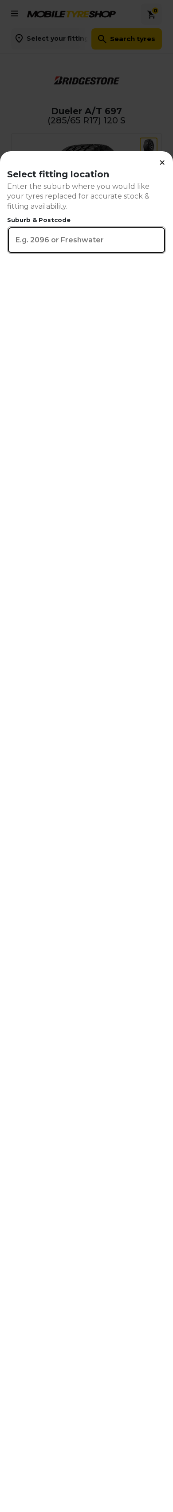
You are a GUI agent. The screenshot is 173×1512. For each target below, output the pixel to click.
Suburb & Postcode (39, 219)
